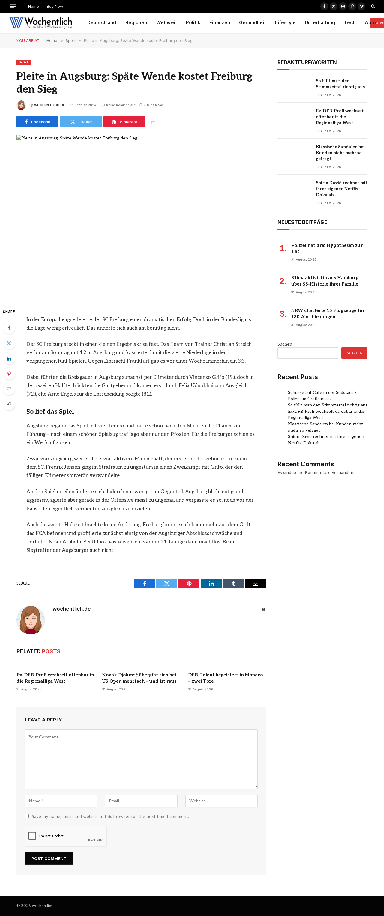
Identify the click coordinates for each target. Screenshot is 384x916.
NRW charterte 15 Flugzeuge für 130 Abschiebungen (328, 313)
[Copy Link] (9, 404)
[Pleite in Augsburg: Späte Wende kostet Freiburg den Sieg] (141, 216)
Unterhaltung (320, 22)
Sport (23, 62)
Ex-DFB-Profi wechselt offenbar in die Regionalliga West (55, 678)
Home (33, 6)
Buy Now (55, 6)
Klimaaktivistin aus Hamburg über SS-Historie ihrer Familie (324, 280)
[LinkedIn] (9, 358)
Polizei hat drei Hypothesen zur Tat (327, 248)
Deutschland (101, 22)
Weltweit (166, 22)
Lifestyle (285, 22)
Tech (350, 22)
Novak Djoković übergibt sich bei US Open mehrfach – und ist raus (139, 678)
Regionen (136, 22)
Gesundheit (252, 22)
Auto (370, 22)
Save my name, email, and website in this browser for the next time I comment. (110, 816)
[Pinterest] (9, 374)
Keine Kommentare (121, 105)
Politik (193, 22)
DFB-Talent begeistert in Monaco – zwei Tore (225, 678)
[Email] (9, 389)
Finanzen (219, 22)
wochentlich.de (49, 105)
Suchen (285, 344)
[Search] (372, 6)
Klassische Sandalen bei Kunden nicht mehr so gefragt (340, 152)
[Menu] (13, 6)
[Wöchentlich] (40, 23)
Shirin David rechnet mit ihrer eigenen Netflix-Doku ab (342, 188)
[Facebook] (9, 328)
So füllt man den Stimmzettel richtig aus (340, 83)
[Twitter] (9, 343)
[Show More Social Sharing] (153, 121)
